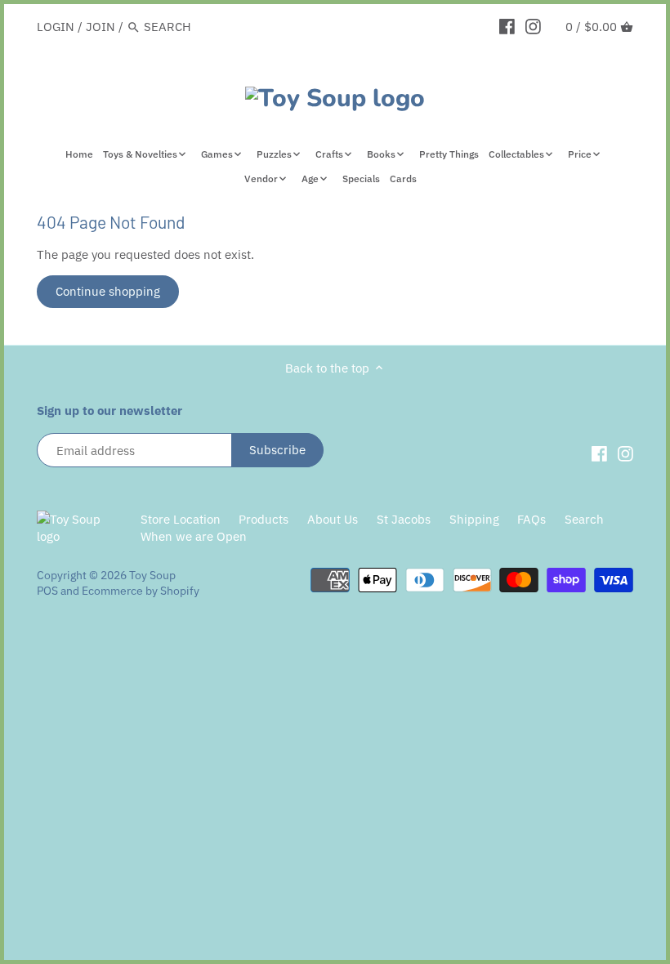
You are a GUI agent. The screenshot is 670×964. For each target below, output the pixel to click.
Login (55, 26)
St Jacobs (404, 519)
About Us (332, 519)
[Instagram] (533, 26)
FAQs (531, 519)
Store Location (181, 519)
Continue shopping (108, 291)
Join (100, 26)
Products (263, 519)
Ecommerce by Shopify (140, 590)
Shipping (474, 519)
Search (584, 519)
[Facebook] (507, 26)
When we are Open (194, 536)
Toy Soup (152, 575)
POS (47, 590)
